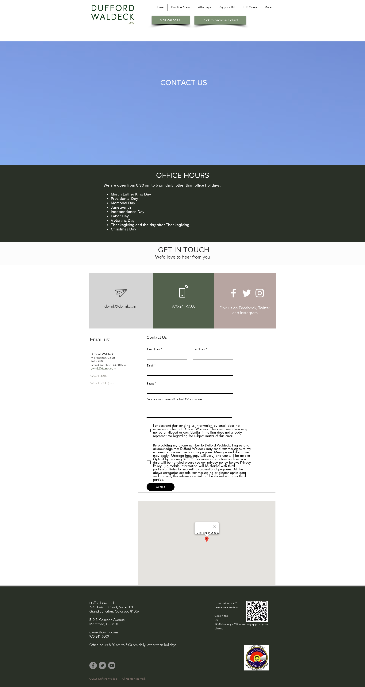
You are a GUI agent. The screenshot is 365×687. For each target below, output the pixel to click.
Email (150, 365)
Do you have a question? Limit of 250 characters (174, 399)
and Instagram (245, 312)
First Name (153, 349)
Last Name (199, 349)
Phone (150, 383)
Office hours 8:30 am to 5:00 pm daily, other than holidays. (133, 645)
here (225, 615)
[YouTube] (111, 665)
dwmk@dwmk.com (120, 306)
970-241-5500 (183, 306)
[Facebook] (233, 293)
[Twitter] (246, 293)
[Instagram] (260, 293)
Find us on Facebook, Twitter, (245, 308)
